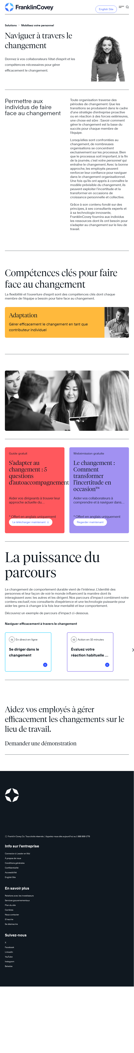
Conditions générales (14, 863)
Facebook (9, 947)
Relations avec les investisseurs (19, 895)
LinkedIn (9, 952)
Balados (8, 966)
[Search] (127, 5)
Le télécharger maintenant (29, 522)
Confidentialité (11, 868)
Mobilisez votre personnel (37, 25)
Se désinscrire (11, 924)
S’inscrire (9, 919)
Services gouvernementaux (17, 900)
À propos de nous (13, 858)
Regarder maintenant (90, 522)
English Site (106, 9)
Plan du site (10, 905)
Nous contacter (12, 914)
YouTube (9, 957)
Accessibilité (11, 872)
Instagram (9, 961)
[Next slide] (133, 648)
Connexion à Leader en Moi (17, 853)
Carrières (9, 910)
